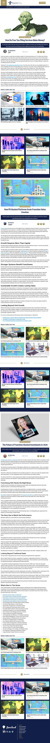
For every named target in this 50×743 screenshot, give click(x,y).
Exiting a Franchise (22, 732)
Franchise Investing (25, 206)
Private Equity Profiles (25, 37)
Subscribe (42, 2)
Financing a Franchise (22, 728)
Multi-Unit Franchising (22, 731)
